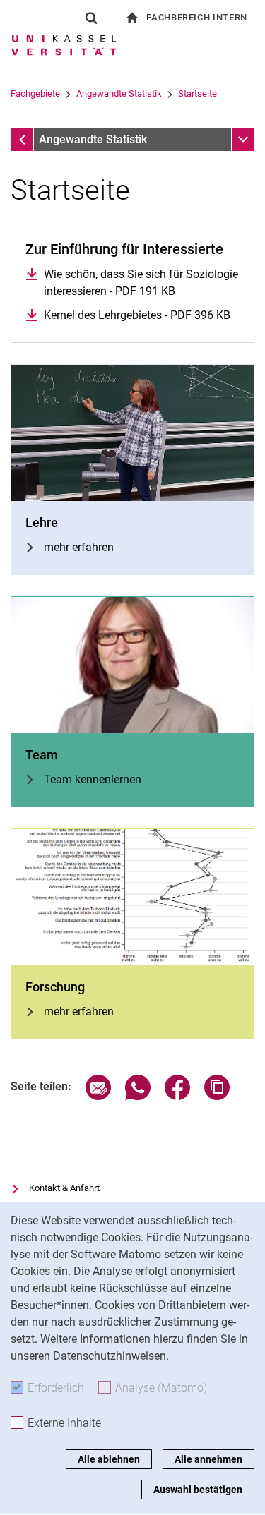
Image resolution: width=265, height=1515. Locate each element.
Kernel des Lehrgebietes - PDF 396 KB (137, 315)
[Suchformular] (91, 18)
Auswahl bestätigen (197, 1489)
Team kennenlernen (92, 779)
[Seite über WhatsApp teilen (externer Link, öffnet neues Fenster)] (138, 1096)
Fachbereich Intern (196, 17)
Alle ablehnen (109, 1459)
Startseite (197, 93)
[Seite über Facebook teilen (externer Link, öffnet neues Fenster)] (177, 1096)
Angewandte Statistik (119, 93)
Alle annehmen (208, 1459)
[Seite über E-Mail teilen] (98, 1096)
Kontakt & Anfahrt (64, 1188)
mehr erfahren (79, 547)
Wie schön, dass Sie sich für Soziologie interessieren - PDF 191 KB (141, 282)
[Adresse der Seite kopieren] (217, 1096)
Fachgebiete (35, 93)
